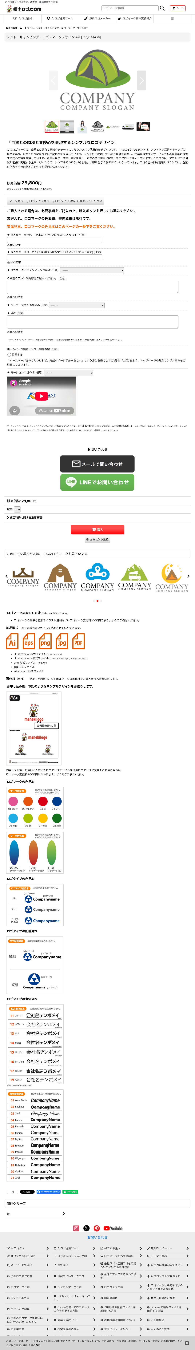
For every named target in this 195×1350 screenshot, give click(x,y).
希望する (17, 354)
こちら (37, 1345)
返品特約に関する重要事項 (26, 517)
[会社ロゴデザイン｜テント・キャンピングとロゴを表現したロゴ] (97, 80)
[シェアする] (12, 1192)
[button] (172, 19)
